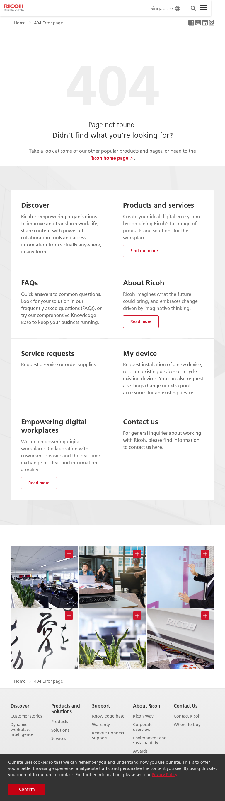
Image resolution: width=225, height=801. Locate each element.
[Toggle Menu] (203, 7)
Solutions (60, 730)
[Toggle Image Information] (69, 554)
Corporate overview (143, 727)
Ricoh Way (143, 716)
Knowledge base (108, 716)
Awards (140, 751)
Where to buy (187, 724)
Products (59, 721)
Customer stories (26, 716)
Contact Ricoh (187, 716)
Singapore (162, 8)
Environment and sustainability (150, 741)
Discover (20, 705)
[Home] (14, 8)
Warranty (101, 724)
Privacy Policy (164, 774)
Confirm (27, 789)
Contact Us (185, 705)
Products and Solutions (65, 708)
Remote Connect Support (108, 736)
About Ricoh (146, 705)
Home (19, 22)
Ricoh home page (109, 158)
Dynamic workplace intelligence (22, 729)
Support (101, 705)
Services (58, 738)
